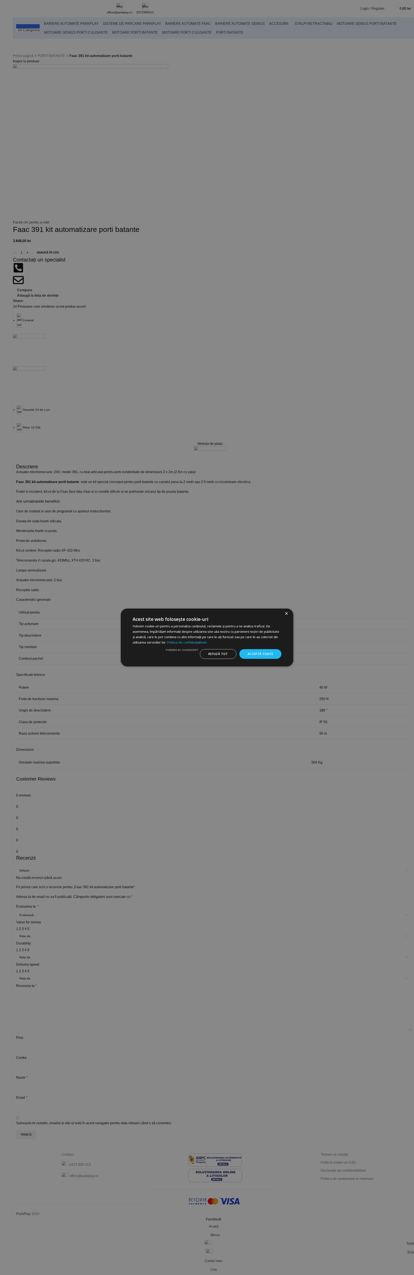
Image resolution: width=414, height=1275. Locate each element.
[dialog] (207, 637)
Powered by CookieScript (182, 650)
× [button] (286, 613)
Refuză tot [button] (218, 654)
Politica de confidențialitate (187, 642)
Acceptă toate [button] (260, 654)
